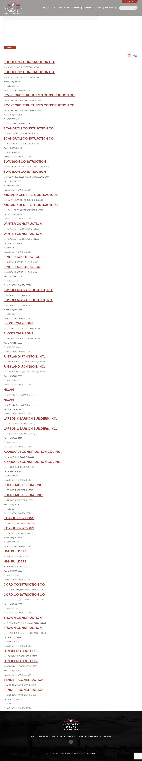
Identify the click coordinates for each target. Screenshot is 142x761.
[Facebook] (71, 741)
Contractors (64, 8)
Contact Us (109, 8)
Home (43, 8)
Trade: (6, 90)
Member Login (129, 1)
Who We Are (52, 8)
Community (76, 8)
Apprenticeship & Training (92, 8)
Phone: (6, 82)
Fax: (5, 86)
